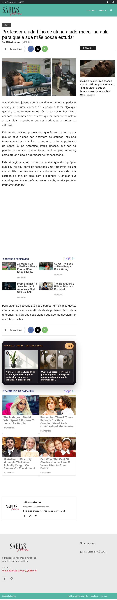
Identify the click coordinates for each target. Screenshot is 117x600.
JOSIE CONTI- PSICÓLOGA (93, 551)
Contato (91, 10)
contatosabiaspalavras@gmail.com (19, 570)
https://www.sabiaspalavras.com (36, 507)
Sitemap (104, 596)
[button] (111, 10)
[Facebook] (107, 2)
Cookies (94, 596)
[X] (38, 49)
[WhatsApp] (45, 49)
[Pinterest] (36, 516)
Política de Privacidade (78, 596)
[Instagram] (112, 2)
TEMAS (101, 10)
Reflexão (6, 25)
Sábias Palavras (13, 42)
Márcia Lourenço (87, 95)
